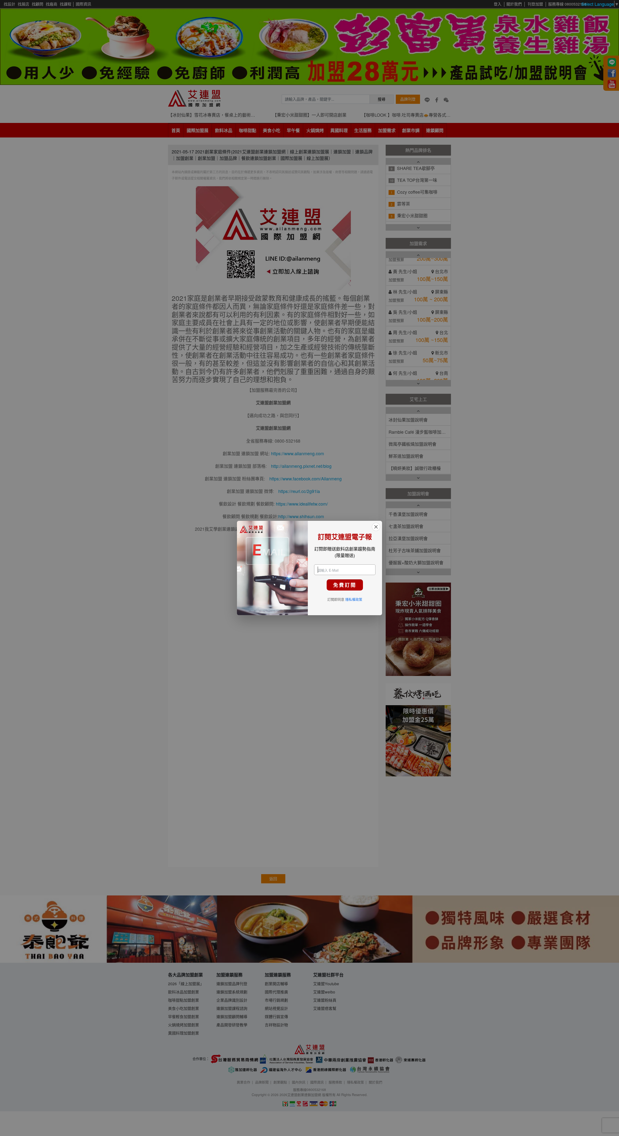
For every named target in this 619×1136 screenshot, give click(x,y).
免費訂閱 (344, 584)
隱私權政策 (353, 599)
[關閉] (376, 527)
